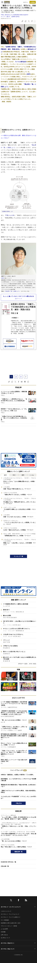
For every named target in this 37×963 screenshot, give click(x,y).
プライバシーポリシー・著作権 (9, 926)
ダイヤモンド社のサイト (7, 943)
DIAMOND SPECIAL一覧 (8, 862)
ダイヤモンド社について (7, 949)
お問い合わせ (4, 935)
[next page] (25, 376)
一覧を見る (18, 803)
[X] (11, 900)
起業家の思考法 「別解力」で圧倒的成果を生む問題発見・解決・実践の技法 (23, 307)
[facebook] (18, 900)
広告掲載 (3, 932)
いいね (32, 475)
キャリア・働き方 (5, 16)
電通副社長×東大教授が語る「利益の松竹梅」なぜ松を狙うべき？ (18, 785)
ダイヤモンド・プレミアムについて (10, 914)
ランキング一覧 (18, 556)
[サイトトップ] (7, 2)
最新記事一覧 (18, 852)
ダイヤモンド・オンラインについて (11, 907)
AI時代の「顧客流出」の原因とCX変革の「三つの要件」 (17, 775)
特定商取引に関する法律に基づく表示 (10, 923)
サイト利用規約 (5, 920)
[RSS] (26, 900)
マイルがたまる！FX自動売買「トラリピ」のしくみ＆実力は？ (18, 797)
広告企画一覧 (5, 866)
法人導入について (5, 937)
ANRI (2, 278)
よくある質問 (4, 929)
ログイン (25, 2)
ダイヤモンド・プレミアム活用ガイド (10, 917)
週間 (23, 475)
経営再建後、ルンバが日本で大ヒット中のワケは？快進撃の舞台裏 (18, 779)
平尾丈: (14, 15)
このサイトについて (6, 911)
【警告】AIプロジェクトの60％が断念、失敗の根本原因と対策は (18, 791)
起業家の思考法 (15, 16)
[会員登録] (33, 2)
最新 (5, 475)
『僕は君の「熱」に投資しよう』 (12, 291)
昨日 (14, 475)
